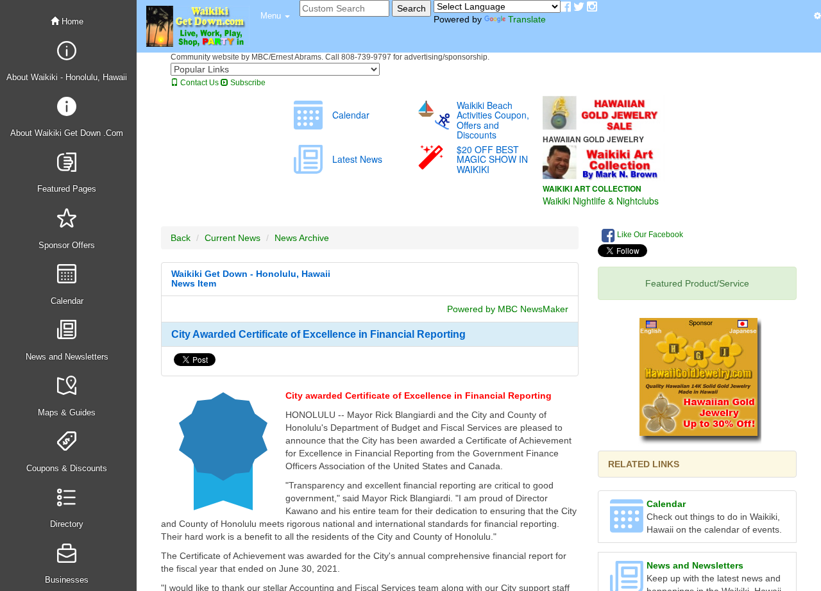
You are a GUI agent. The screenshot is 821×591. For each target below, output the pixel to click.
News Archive (302, 238)
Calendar (666, 504)
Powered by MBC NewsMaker (507, 309)
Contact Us (198, 82)
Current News (232, 238)
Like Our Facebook (649, 234)
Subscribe (247, 82)
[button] (275, 16)
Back (180, 238)
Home (71, 21)
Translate (527, 19)
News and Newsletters (695, 565)
